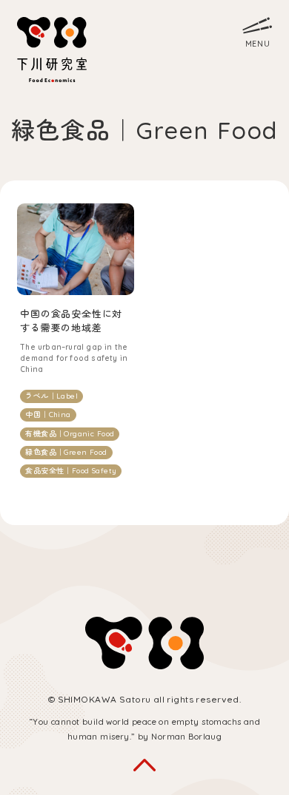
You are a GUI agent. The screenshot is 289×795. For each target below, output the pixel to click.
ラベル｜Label (51, 396)
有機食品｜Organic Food (69, 434)
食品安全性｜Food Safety (70, 471)
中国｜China (47, 414)
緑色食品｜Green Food (66, 452)
